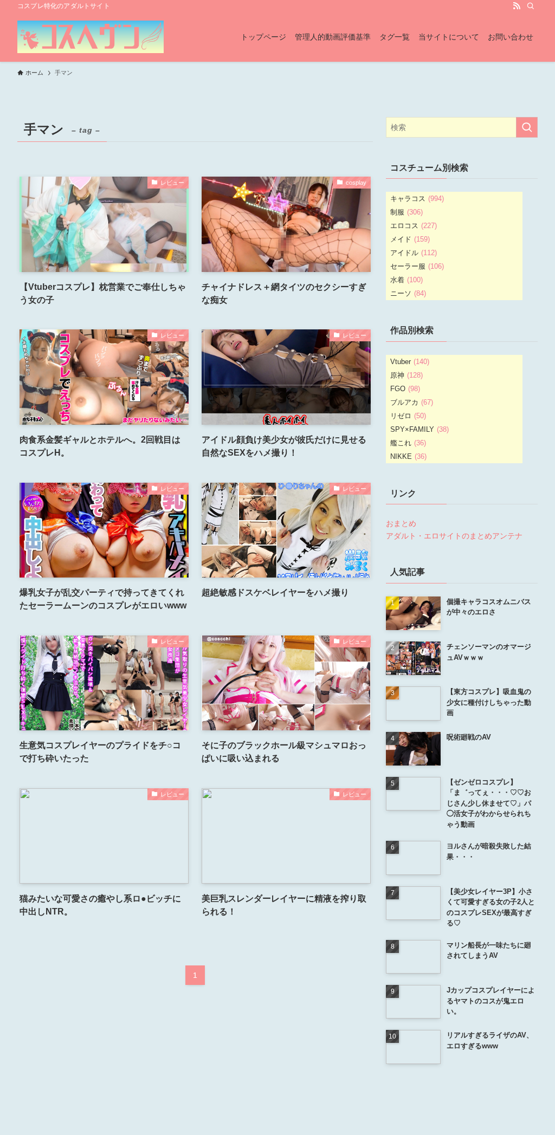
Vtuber (409, 362)
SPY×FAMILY (419, 429)
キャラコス (417, 198)
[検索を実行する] (527, 127)
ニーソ (408, 293)
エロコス (413, 226)
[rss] (516, 6)
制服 (406, 212)
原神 (406, 375)
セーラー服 (417, 266)
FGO (405, 389)
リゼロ (408, 416)
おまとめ (401, 523)
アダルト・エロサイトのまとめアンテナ (454, 535)
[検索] (531, 6)
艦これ (408, 443)
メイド (410, 239)
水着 (406, 280)
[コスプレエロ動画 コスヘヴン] (90, 37)
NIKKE (408, 456)
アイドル (413, 253)
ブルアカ (411, 402)
